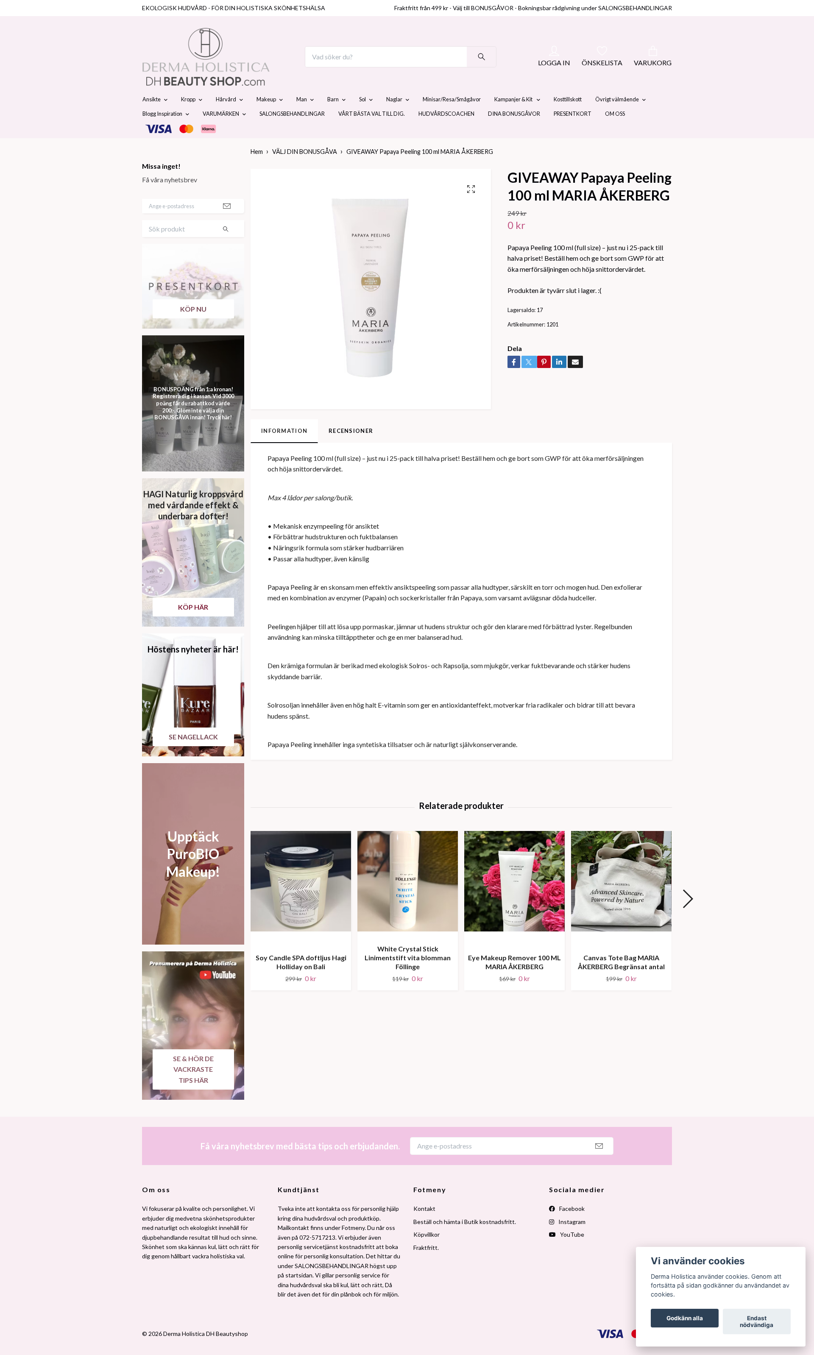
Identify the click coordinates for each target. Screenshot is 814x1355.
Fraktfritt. (426, 1267)
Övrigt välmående (617, 119)
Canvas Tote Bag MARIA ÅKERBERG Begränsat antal (621, 981)
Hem (257, 172)
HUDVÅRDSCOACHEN (446, 134)
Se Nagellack (193, 757)
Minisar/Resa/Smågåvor (452, 119)
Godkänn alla (684, 1318)
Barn (333, 119)
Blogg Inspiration (162, 134)
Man (301, 119)
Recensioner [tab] (351, 451)
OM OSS (615, 134)
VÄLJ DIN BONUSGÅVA (304, 172)
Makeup (266, 119)
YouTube (571, 1254)
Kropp (188, 119)
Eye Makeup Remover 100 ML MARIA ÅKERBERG (514, 981)
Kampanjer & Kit (513, 119)
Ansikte (151, 119)
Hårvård (226, 119)
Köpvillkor (426, 1254)
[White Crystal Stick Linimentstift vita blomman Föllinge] (407, 904)
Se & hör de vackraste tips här (193, 1089)
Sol (362, 119)
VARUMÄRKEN (221, 134)
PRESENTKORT (572, 134)
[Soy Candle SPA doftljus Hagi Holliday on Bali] (301, 909)
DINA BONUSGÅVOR (514, 134)
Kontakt (424, 1228)
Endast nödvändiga (756, 1321)
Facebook (571, 1228)
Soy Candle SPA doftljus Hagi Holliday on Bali (301, 981)
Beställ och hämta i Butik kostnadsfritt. (464, 1241)
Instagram (571, 1241)
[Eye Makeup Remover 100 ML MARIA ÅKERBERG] (514, 909)
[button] (687, 919)
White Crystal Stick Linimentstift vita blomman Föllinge (408, 978)
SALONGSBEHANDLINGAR (292, 134)
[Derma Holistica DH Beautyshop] (228, 67)
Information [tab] (284, 451)
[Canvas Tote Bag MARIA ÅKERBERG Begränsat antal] (621, 909)
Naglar (394, 119)
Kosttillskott (568, 119)
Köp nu (193, 329)
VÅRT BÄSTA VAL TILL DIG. (371, 134)
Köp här (193, 627)
